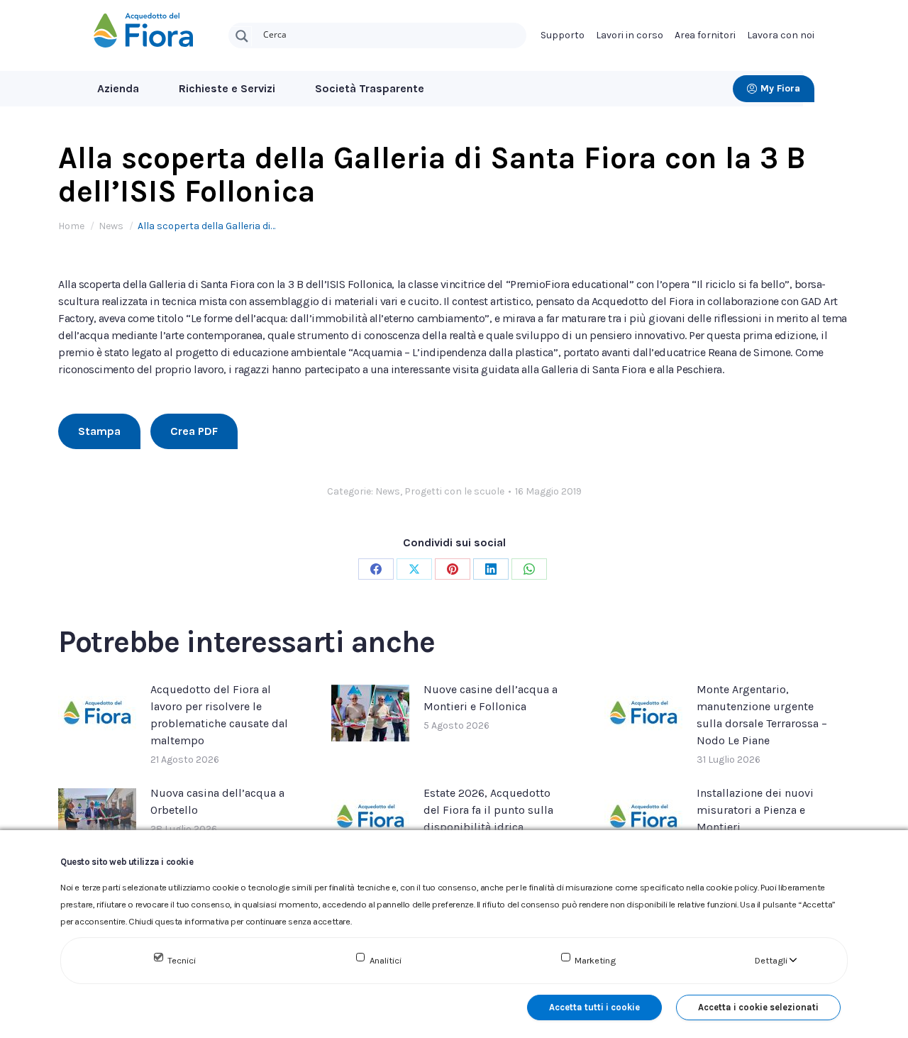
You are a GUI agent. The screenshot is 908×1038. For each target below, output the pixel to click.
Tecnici (181, 960)
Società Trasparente (369, 88)
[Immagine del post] (97, 713)
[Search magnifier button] (242, 36)
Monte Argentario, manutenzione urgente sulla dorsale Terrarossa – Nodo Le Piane (762, 715)
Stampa (99, 431)
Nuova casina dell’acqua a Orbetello (217, 801)
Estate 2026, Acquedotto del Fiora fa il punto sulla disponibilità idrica (488, 810)
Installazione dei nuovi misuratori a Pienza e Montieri (755, 810)
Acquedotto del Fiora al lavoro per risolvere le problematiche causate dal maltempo (219, 715)
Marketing (595, 960)
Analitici (386, 960)
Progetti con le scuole (454, 491)
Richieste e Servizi (227, 88)
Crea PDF (194, 431)
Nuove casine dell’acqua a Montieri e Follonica (490, 698)
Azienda (118, 88)
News (387, 491)
